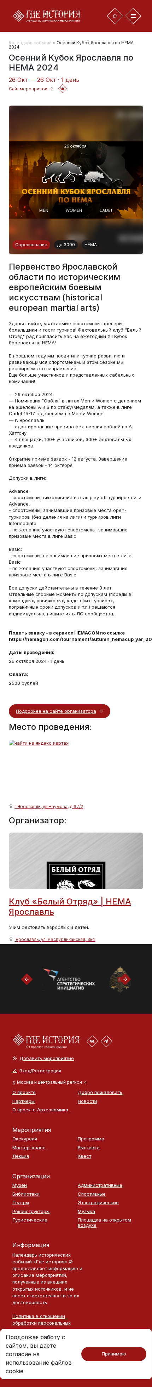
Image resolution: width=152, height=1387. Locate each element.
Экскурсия (24, 1138)
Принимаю (114, 1354)
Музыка (86, 1211)
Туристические (29, 1220)
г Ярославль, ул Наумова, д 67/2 (48, 806)
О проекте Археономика (40, 1109)
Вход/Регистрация (40, 1070)
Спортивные (92, 1194)
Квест (84, 1156)
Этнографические (98, 1202)
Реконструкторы (30, 1211)
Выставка (89, 1147)
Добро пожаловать (100, 1092)
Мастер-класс (29, 1147)
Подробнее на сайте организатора (56, 711)
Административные (100, 1185)
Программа (91, 1138)
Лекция (20, 1156)
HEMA (90, 244)
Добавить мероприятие (46, 1058)
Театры (20, 1202)
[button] (50, 1082)
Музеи (19, 1185)
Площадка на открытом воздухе (104, 1222)
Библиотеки (26, 1194)
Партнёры (23, 1101)
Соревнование (31, 244)
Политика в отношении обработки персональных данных (41, 1322)
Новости (87, 1101)
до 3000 (66, 244)
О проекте (24, 1092)
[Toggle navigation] (115, 16)
